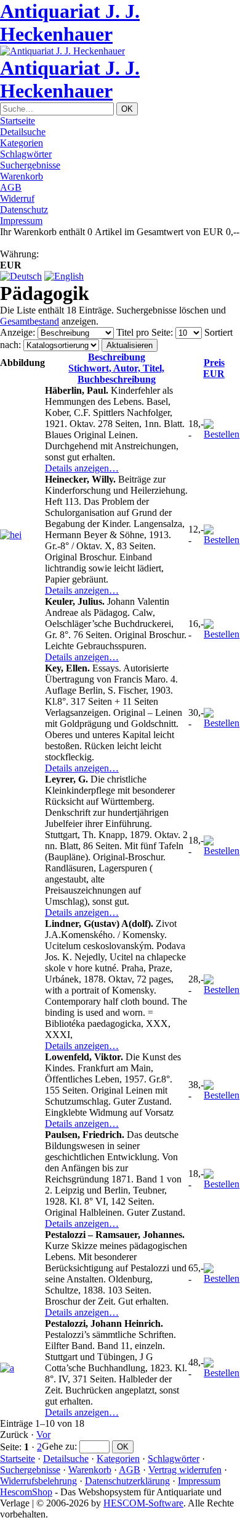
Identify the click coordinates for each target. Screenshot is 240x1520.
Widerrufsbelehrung (38, 1481)
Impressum (21, 220)
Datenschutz (24, 209)
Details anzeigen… (82, 468)
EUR (214, 368)
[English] (64, 276)
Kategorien (21, 143)
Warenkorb (21, 176)
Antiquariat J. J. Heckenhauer (70, 22)
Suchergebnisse (30, 165)
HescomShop (26, 1492)
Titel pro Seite (143, 332)
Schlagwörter (26, 154)
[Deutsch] (21, 276)
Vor (43, 1434)
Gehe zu (58, 1446)
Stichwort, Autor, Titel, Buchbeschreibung (116, 368)
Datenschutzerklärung (127, 1481)
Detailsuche (23, 132)
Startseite (17, 120)
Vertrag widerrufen (185, 1469)
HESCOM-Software (143, 1503)
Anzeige (16, 332)
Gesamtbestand (29, 321)
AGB (11, 187)
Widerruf (17, 198)
